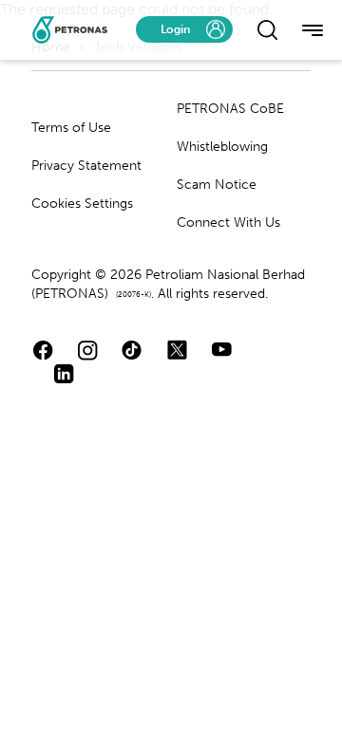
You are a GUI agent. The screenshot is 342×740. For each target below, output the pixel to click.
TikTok (132, 349)
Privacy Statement (86, 165)
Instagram (88, 349)
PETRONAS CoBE (230, 109)
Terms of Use (71, 128)
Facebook (43, 349)
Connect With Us (228, 222)
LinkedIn (64, 373)
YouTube (222, 349)
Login (175, 29)
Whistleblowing (222, 147)
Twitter (177, 349)
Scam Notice (216, 184)
